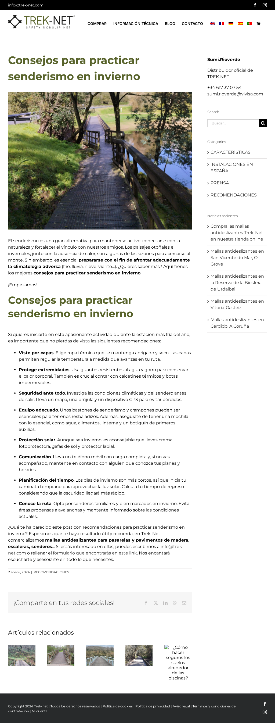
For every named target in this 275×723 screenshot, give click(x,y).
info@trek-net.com (26, 5)
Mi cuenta (40, 711)
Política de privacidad (152, 706)
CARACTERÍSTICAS (231, 152)
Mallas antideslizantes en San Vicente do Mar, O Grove (237, 258)
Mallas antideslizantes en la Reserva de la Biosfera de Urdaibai (237, 283)
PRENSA (220, 182)
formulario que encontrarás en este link (95, 553)
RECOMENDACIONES (51, 572)
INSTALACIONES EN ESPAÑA (232, 167)
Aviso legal (181, 706)
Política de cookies (118, 706)
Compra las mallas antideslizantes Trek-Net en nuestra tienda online (237, 233)
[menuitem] (212, 23)
